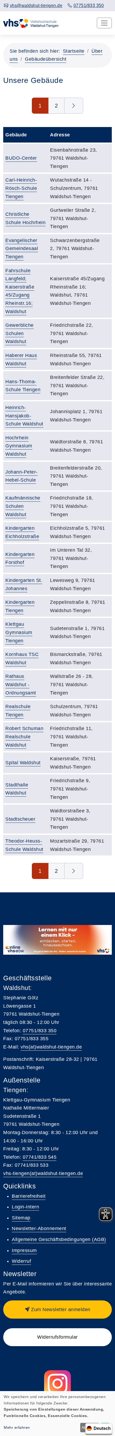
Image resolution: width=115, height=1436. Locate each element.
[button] (57, 1309)
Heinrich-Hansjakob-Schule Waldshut (24, 416)
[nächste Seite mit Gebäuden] (73, 106)
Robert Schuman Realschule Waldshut (24, 736)
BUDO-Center (21, 158)
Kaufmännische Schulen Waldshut (22, 506)
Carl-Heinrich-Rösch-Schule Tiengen (21, 188)
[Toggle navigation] (104, 23)
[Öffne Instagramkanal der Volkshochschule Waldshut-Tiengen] (57, 1383)
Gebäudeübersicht (45, 59)
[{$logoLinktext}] (31, 23)
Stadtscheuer (20, 819)
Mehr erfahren (17, 1427)
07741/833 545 (40, 1157)
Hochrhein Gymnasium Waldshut (18, 446)
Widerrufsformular (57, 1337)
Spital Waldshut (23, 762)
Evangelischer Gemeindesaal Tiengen (21, 248)
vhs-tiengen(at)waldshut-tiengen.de (43, 1173)
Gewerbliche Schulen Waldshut (19, 333)
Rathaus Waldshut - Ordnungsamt (20, 684)
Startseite (74, 51)
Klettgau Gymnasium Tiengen (18, 632)
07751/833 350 (40, 1030)
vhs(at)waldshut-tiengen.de (51, 1047)
